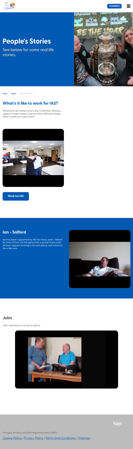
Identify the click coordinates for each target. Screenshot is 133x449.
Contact (114, 6)
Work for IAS (16, 196)
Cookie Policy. (12, 438)
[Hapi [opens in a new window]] (117, 426)
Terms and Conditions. (61, 438)
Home (5, 94)
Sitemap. (84, 438)
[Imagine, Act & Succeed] (17, 8)
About (13, 94)
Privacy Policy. (33, 438)
